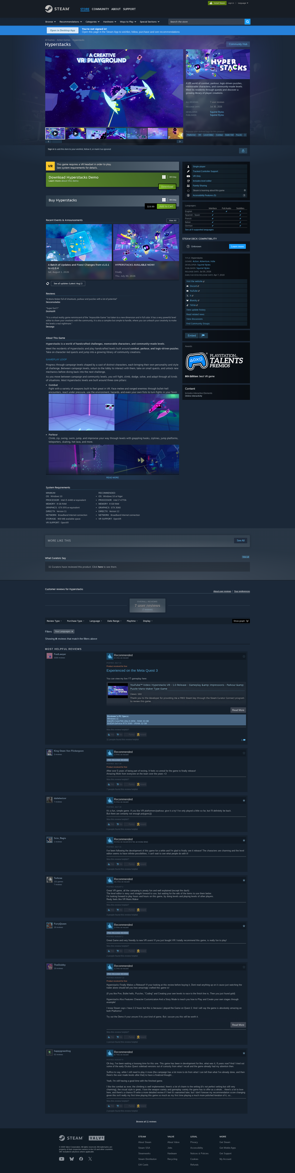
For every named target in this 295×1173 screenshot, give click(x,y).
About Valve (173, 1142)
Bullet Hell (229, 135)
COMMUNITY (100, 9)
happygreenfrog (62, 1051)
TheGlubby (60, 965)
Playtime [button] (131, 620)
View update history (196, 309)
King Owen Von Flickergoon (69, 751)
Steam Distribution (147, 1159)
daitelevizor (60, 798)
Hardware (172, 1153)
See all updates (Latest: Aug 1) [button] (68, 283)
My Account (225, 1159)
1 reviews (58, 842)
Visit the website (194, 281)
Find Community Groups (198, 323)
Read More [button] (238, 710)
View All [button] (172, 220)
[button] (51, 22)
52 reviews (58, 1054)
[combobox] (206, 22)
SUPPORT (129, 9)
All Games (50, 40)
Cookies (194, 1159)
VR (199, 135)
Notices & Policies (199, 1153)
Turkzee (58, 878)
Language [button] (95, 620)
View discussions (194, 319)
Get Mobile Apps (228, 1148)
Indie (212, 261)
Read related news (195, 314)
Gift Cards (143, 1164)
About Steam (144, 1142)
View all (246, 557)
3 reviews (58, 754)
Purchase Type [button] (74, 620)
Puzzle (239, 135)
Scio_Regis (60, 838)
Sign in (51, 149)
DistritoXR (50, 311)
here (100, 566)
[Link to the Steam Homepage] (57, 11)
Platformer (191, 135)
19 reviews (58, 968)
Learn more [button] (237, 246)
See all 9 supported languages (199, 229)
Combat (219, 135)
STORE (84, 9)
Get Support (225, 1153)
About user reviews (222, 591)
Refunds (194, 1164)
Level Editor (208, 135)
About (116, 9)
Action (196, 261)
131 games (58, 882)
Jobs (169, 1148)
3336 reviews (59, 658)
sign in (231, 3)
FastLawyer (60, 654)
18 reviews (58, 927)
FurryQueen (60, 924)
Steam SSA (144, 1148)
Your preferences (242, 591)
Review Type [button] (53, 620)
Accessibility (196, 1148)
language (242, 3)
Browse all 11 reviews (146, 1121)
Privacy (194, 1142)
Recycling (172, 1159)
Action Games (63, 40)
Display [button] (146, 620)
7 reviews (58, 802)
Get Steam (225, 1142)
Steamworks (144, 1153)
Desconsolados (53, 302)
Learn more (55, 180)
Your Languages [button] (62, 631)
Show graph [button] (239, 621)
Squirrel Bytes (217, 112)
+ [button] (244, 135)
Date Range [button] (113, 620)
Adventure (204, 261)
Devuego (50, 326)
